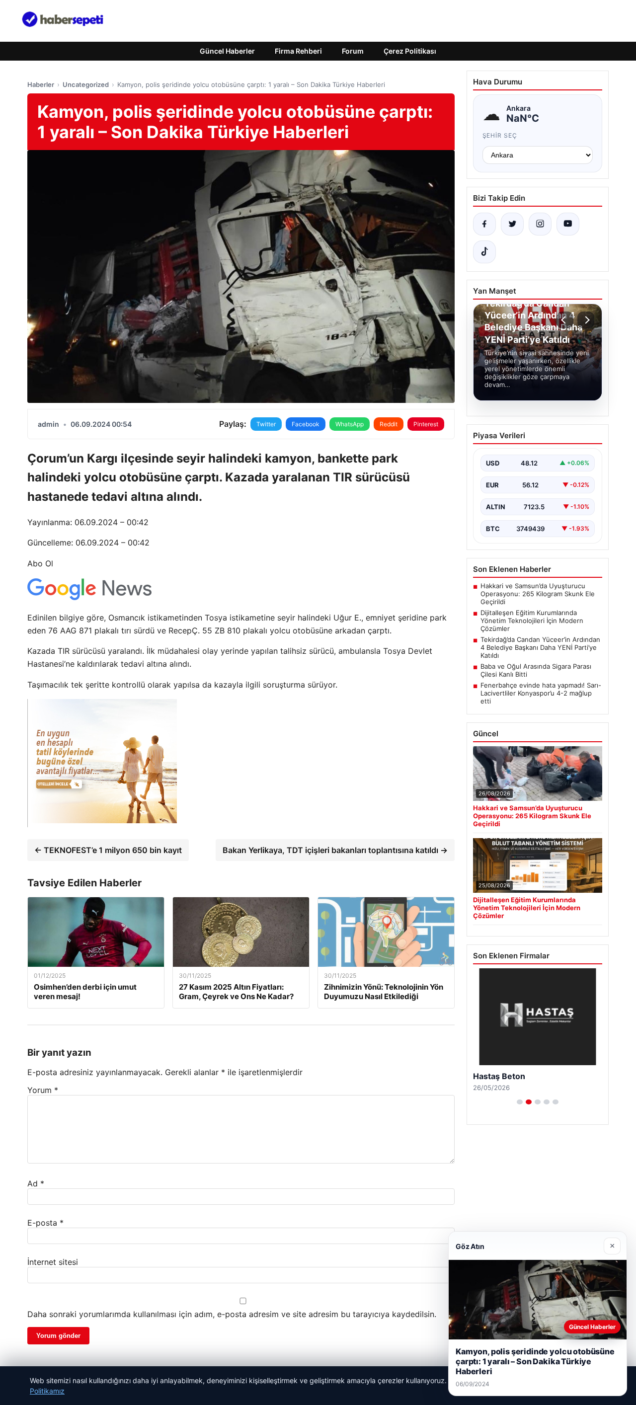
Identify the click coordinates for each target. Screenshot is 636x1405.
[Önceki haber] (564, 320)
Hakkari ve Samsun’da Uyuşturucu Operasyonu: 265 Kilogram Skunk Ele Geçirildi (537, 594)
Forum (353, 51)
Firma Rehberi (298, 51)
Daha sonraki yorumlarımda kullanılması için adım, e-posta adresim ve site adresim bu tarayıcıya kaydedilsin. (231, 1314)
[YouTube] (567, 224)
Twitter (266, 424)
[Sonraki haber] (585, 320)
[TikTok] (484, 251)
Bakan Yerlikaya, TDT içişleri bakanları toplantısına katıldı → (335, 850)
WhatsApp (349, 424)
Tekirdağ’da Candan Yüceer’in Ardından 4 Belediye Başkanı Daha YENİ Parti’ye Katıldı (540, 647)
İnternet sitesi (52, 1262)
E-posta (45, 1223)
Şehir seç (500, 135)
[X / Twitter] (512, 224)
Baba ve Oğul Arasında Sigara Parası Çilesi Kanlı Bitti (535, 670)
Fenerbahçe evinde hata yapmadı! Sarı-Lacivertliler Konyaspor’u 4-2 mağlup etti (540, 693)
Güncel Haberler (227, 51)
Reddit (389, 424)
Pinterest (425, 424)
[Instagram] (540, 224)
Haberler (40, 84)
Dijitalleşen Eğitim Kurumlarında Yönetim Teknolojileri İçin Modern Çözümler (531, 620)
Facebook (305, 424)
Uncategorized (86, 84)
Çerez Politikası (410, 51)
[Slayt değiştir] (520, 1101)
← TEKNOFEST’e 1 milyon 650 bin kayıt (108, 850)
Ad (35, 1183)
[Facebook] (484, 224)
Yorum (42, 1090)
